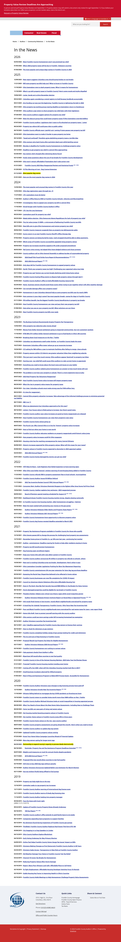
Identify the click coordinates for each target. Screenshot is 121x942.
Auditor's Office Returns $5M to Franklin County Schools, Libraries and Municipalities (53, 199)
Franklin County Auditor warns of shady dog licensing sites (44, 793)
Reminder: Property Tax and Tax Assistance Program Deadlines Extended (53, 748)
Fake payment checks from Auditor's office (38, 652)
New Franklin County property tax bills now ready (40, 312)
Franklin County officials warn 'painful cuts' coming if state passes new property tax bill (54, 130)
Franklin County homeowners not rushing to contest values (44, 648)
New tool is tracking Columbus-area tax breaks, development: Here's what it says (51, 563)
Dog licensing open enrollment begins (36, 551)
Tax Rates (65, 906)
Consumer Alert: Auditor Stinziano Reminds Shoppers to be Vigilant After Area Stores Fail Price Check (58, 486)
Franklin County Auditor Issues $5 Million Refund (40, 478)
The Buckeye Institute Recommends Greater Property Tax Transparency (48, 322)
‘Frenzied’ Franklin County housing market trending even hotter (45, 664)
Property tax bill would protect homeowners (38, 547)
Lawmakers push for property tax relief (37, 214)
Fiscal (54, 33)
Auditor (22, 41)
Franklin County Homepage (71, 898)
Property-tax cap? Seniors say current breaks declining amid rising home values (51, 273)
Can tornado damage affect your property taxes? (40, 289)
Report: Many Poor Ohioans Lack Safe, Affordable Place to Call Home (47, 866)
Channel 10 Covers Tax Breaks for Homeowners (39, 858)
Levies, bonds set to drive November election (38, 95)
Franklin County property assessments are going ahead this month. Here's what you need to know (58, 725)
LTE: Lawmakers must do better (34, 195)
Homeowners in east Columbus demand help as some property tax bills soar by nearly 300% (55, 292)
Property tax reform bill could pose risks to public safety (42, 126)
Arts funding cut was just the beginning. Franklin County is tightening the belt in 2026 (53, 103)
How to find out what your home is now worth (39, 429)
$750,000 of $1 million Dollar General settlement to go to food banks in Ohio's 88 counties (54, 334)
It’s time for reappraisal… (32, 392)
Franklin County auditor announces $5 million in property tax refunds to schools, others (54, 559)
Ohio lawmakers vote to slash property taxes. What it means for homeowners (50, 87)
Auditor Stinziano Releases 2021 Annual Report (44, 514)
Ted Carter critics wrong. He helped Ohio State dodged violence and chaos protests (52, 250)
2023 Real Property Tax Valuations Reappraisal (39, 377)
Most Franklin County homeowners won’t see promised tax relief (46, 62)
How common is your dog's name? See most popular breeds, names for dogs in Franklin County (56, 296)
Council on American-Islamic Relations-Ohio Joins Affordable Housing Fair (49, 582)
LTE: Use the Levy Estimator (32, 211)
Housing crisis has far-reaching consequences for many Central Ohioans (48, 441)
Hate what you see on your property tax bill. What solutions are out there (49, 308)
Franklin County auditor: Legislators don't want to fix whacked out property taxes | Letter (55, 122)
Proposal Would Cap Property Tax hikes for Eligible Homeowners (45, 641)
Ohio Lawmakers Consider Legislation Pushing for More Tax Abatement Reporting (52, 566)
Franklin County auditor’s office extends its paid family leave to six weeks (49, 815)
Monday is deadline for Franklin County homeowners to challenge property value (51, 146)
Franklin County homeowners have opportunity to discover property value (49, 517)
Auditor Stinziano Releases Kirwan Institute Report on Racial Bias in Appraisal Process (58, 598)
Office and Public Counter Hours (46, 915)
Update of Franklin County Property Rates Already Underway (44, 807)
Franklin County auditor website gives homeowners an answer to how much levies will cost (55, 369)
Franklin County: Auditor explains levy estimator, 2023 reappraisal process (49, 490)
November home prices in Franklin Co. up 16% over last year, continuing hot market (52, 539)
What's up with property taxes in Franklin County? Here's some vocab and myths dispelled (55, 91)
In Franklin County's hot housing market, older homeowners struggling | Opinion (52, 502)
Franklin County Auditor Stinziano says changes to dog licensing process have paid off (53, 686)
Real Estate (42, 33)
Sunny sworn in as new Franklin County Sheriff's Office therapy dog (47, 234)
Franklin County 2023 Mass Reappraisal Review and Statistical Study (52, 165)
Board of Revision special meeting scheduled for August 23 (48, 494)
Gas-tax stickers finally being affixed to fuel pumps (41, 772)
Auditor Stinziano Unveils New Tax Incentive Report (45, 690)
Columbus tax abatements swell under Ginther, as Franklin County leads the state (52, 341)
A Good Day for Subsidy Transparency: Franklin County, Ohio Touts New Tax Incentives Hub (55, 605)
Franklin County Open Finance (71, 900)
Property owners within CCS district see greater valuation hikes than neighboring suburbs (55, 353)
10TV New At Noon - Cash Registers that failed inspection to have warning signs (51, 467)
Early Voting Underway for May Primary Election (40, 838)
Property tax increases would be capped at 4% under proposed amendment (49, 246)
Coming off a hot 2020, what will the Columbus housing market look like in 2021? (51, 668)
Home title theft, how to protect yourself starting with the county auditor (49, 613)
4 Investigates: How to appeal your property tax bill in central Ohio (46, 203)
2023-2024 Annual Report (36, 261)
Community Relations (36, 41)
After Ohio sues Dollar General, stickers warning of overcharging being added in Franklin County (57, 471)
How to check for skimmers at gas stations (38, 629)
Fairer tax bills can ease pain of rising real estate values (42, 709)
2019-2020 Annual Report (36, 756)
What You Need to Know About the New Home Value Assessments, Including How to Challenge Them (58, 705)
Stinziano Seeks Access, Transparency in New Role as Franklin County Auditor (50, 850)
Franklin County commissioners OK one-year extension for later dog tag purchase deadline (55, 570)
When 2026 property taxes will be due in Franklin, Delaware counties (47, 66)
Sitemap (43, 929)
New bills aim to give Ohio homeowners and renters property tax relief (48, 226)
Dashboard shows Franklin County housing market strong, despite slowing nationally (53, 498)
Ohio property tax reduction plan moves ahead (39, 326)
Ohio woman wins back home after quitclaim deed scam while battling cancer (50, 142)
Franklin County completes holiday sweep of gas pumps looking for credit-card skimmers (54, 633)
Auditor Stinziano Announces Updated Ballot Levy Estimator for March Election (51, 768)
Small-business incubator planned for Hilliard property (42, 672)
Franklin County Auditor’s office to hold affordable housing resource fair (48, 281)
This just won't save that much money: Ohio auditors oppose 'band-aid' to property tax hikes (56, 357)
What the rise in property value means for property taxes (43, 384)
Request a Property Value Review (16, 13)
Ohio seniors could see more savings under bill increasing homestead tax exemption (52, 617)
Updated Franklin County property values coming (40, 733)
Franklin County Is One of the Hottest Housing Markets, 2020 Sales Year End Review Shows (55, 660)
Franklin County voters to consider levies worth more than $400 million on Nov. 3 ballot (54, 697)
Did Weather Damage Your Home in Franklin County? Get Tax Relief (46, 854)
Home (15, 41)
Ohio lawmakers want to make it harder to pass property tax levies (46, 134)
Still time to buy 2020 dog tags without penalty (39, 764)
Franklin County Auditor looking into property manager (42, 797)
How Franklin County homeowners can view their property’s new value (48, 418)
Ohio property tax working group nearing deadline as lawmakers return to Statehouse (53, 107)
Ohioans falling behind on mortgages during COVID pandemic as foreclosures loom (52, 693)
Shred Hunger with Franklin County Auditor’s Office (41, 207)
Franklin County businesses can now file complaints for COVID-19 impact (48, 578)
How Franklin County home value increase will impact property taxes (47, 380)
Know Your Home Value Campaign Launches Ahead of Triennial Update (48, 736)
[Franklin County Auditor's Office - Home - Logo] (26, 24)
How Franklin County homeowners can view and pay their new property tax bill (51, 304)
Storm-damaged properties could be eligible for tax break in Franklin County (50, 590)
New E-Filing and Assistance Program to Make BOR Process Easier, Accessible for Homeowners (56, 676)
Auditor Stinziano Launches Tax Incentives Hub (39, 621)
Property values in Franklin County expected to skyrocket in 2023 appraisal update (52, 449)
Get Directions (40, 904)
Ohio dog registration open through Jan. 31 (38, 191)
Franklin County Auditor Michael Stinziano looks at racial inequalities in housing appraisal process (58, 701)
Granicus (73, 931)
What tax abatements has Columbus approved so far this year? (45, 406)
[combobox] (97, 18)
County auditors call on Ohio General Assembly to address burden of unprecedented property (56, 253)
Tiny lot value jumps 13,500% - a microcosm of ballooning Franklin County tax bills (52, 222)
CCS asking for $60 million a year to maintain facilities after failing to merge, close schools (54, 349)
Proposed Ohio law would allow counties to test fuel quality (44, 760)
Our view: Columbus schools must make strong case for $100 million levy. (49, 388)
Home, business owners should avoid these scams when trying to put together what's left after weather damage (62, 285)
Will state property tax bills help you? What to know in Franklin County (48, 83)
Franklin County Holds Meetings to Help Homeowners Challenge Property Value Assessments (55, 877)
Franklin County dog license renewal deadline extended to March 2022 (47, 521)
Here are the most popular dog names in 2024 (39, 177)
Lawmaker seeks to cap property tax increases (39, 785)
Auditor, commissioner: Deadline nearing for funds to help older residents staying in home (55, 543)
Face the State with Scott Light (34, 801)
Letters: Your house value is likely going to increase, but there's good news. (49, 410)
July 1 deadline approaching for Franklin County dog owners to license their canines (52, 625)
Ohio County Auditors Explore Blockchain (37, 834)
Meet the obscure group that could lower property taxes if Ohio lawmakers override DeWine (55, 119)
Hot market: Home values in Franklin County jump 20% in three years (47, 717)
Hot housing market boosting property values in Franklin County (46, 713)
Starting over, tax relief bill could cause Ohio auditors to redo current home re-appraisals (54, 361)
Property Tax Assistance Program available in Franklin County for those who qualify (52, 531)
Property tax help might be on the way (36, 781)
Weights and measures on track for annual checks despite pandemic (47, 752)
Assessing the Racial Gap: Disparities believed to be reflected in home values (50, 574)
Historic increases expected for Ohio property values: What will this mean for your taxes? (54, 445)
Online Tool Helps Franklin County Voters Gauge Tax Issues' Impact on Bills (49, 842)
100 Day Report (32, 811)
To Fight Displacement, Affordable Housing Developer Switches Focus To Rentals (51, 869)
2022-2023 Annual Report (36, 453)
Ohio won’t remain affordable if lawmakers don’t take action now (46, 162)
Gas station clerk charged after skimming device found (42, 154)
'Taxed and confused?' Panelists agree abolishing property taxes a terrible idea (50, 138)
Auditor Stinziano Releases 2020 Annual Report (44, 645)
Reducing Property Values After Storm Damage (39, 862)
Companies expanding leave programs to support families (43, 819)
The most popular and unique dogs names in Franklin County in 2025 (47, 70)
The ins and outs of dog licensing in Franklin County (41, 637)
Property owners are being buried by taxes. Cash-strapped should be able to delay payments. (55, 238)
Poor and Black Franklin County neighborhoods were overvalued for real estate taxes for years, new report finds (62, 609)
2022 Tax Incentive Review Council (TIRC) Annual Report (47, 482)
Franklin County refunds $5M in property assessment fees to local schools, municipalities (54, 475)
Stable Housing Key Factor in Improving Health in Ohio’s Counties (46, 873)
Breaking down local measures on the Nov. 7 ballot (41, 338)
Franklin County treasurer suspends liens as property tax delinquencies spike (50, 230)
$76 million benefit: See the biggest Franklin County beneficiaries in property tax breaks (54, 300)
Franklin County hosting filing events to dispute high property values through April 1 (53, 277)
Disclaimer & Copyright (17, 929)
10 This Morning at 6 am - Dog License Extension (40, 169)
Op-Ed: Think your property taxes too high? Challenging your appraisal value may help (53, 269)
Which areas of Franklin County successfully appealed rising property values (50, 242)
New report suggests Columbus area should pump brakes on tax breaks (48, 80)
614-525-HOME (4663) (48, 908)
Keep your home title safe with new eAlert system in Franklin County (47, 555)
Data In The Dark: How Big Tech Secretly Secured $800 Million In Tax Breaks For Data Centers (55, 586)
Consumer (28, 33)
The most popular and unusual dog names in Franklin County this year (48, 187)
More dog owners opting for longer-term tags (39, 740)
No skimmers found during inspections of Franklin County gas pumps (47, 823)
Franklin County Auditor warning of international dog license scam (47, 789)
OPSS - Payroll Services (69, 902)
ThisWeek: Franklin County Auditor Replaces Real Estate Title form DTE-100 (49, 827)
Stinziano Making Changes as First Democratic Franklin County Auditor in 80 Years (52, 846)
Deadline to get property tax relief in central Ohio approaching (45, 150)
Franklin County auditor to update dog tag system (40, 729)
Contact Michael (41, 911)
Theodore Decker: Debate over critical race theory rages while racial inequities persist (53, 594)
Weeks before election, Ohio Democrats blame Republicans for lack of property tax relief (54, 218)
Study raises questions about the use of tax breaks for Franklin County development (53, 158)
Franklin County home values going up (36, 422)
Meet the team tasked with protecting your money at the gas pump (47, 506)
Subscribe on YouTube (97, 898)
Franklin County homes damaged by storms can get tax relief (44, 457)
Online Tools (66, 904)
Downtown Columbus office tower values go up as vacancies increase (47, 345)
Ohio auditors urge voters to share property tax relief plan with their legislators (51, 111)
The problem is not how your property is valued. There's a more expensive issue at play (53, 373)
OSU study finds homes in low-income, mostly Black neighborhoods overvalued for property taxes (57, 602)
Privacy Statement (33, 929)
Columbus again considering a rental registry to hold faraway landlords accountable (53, 99)
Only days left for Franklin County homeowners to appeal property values (49, 265)
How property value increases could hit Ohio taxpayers (42, 437)
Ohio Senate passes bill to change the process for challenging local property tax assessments (55, 535)
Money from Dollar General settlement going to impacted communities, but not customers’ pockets (58, 330)
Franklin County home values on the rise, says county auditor (45, 721)
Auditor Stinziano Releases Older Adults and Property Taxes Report (51, 510)
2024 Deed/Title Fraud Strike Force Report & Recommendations (50, 257)
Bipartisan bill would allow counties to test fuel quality (42, 656)
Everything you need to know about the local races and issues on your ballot (50, 365)
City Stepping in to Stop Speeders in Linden (38, 830)
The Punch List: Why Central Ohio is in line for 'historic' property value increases (51, 426)
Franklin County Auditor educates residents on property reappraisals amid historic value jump (56, 433)
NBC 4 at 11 (27, 402)
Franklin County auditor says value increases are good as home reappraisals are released (54, 414)
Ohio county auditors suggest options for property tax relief (44, 115)
